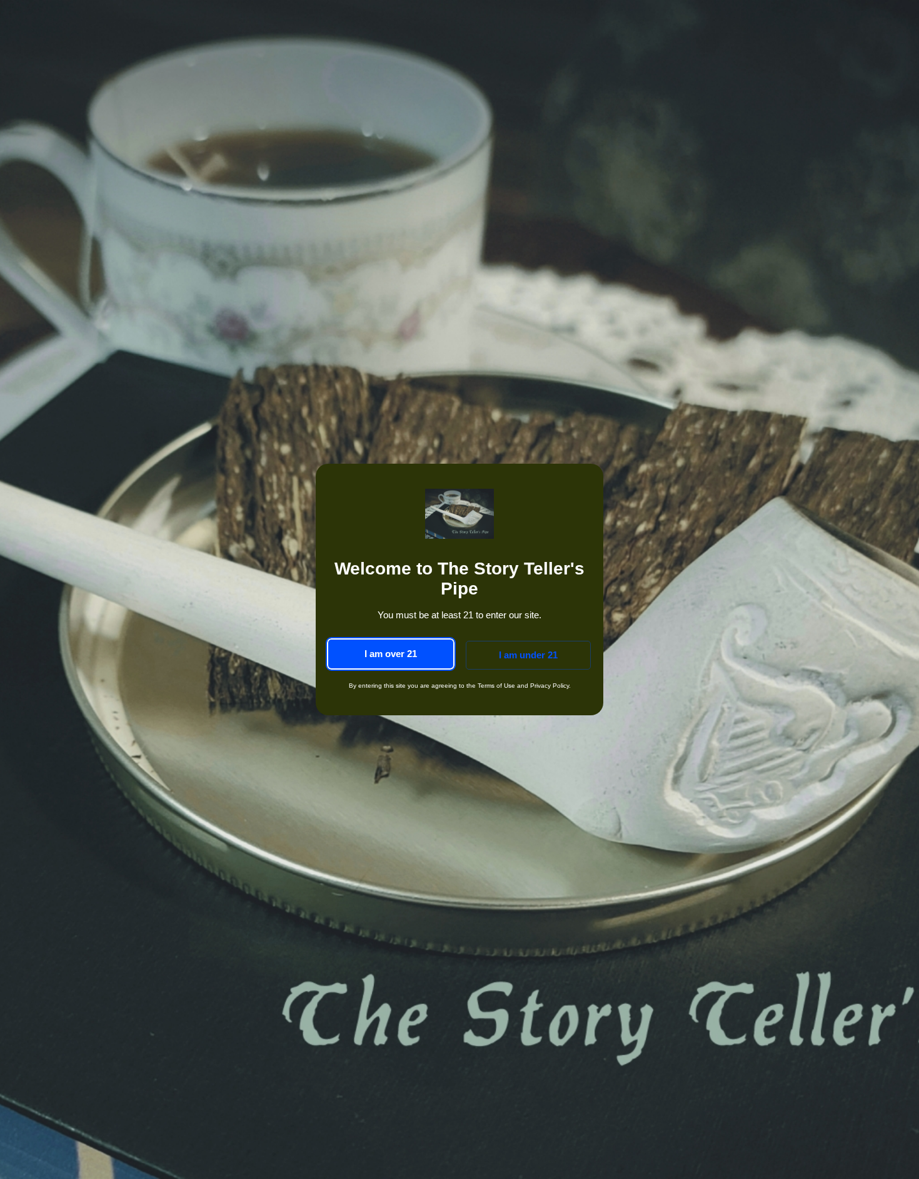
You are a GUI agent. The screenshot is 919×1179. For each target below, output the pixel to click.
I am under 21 (528, 655)
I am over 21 (390, 653)
